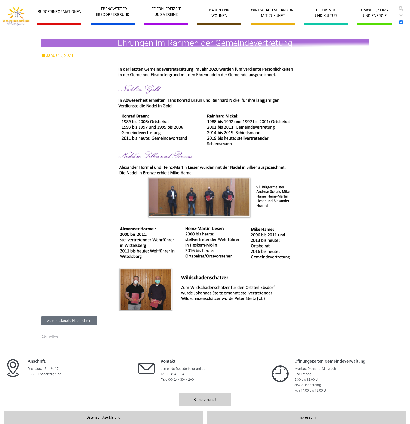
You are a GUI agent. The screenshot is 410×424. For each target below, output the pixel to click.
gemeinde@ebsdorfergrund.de (183, 369)
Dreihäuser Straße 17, (43, 369)
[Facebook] (401, 22)
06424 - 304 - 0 (178, 374)
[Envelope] (401, 15)
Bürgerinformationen (59, 11)
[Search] (401, 8)
